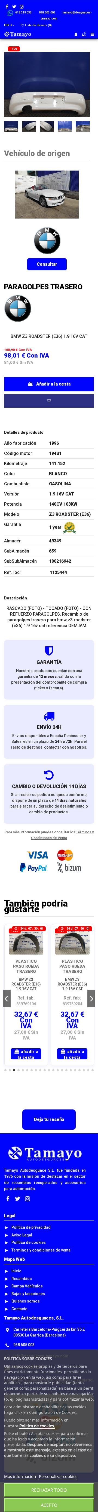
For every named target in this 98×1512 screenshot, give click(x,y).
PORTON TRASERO (26, 964)
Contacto (19, 1309)
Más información (20, 1476)
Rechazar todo (49, 1490)
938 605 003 (24, 1345)
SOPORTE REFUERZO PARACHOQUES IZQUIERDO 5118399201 (72, 971)
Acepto (49, 1505)
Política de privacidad (31, 1227)
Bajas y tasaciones (28, 1294)
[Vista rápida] (39, 946)
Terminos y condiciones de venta (41, 1250)
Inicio (16, 1271)
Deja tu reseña (49, 1119)
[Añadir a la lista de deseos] (49, 401)
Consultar (47, 264)
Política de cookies (28, 1242)
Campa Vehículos (27, 1286)
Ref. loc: (12, 572)
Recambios (21, 1278)
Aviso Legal (21, 1235)
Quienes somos (25, 1301)
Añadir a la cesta (53, 384)
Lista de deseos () (38, 25)
